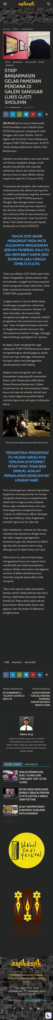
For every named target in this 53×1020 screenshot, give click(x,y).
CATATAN (7, 814)
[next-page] (9, 821)
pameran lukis (30, 662)
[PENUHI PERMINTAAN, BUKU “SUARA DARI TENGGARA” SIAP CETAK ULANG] (10, 775)
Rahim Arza (15, 107)
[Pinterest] (33, 114)
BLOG (26, 981)
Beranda (6, 29)
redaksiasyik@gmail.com (33, 1000)
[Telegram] (26, 114)
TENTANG (15, 975)
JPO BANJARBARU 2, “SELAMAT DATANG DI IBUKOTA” (13, 695)
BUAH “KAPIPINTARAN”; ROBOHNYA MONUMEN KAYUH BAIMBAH (32, 810)
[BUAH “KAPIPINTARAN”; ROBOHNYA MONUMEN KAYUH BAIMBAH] (10, 810)
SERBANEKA (9, 65)
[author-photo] (26, 730)
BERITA (16, 29)
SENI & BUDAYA (30, 62)
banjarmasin (17, 662)
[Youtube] (38, 1008)
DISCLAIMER (37, 978)
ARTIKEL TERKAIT (13, 764)
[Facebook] (6, 114)
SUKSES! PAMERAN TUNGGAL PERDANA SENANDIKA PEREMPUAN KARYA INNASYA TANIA (40, 698)
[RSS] (22, 1008)
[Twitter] (13, 114)
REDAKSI (28, 975)
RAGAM (41, 62)
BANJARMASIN (27, 29)
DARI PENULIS (31, 764)
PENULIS (24, 978)
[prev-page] (5, 821)
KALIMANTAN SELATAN (9, 796)
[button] (5, 4)
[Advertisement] (26, 637)
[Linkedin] (40, 114)
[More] (47, 114)
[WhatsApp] (19, 114)
